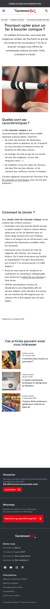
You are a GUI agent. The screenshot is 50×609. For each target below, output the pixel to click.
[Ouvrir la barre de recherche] (46, 10)
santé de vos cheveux (33, 277)
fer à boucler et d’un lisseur (15, 180)
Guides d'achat (17, 20)
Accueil (4, 20)
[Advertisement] (25, 198)
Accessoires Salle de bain (38, 20)
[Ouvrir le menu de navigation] (3, 10)
